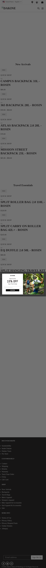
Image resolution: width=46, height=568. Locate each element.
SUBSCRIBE (12, 290)
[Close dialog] (43, 274)
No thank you (12, 292)
